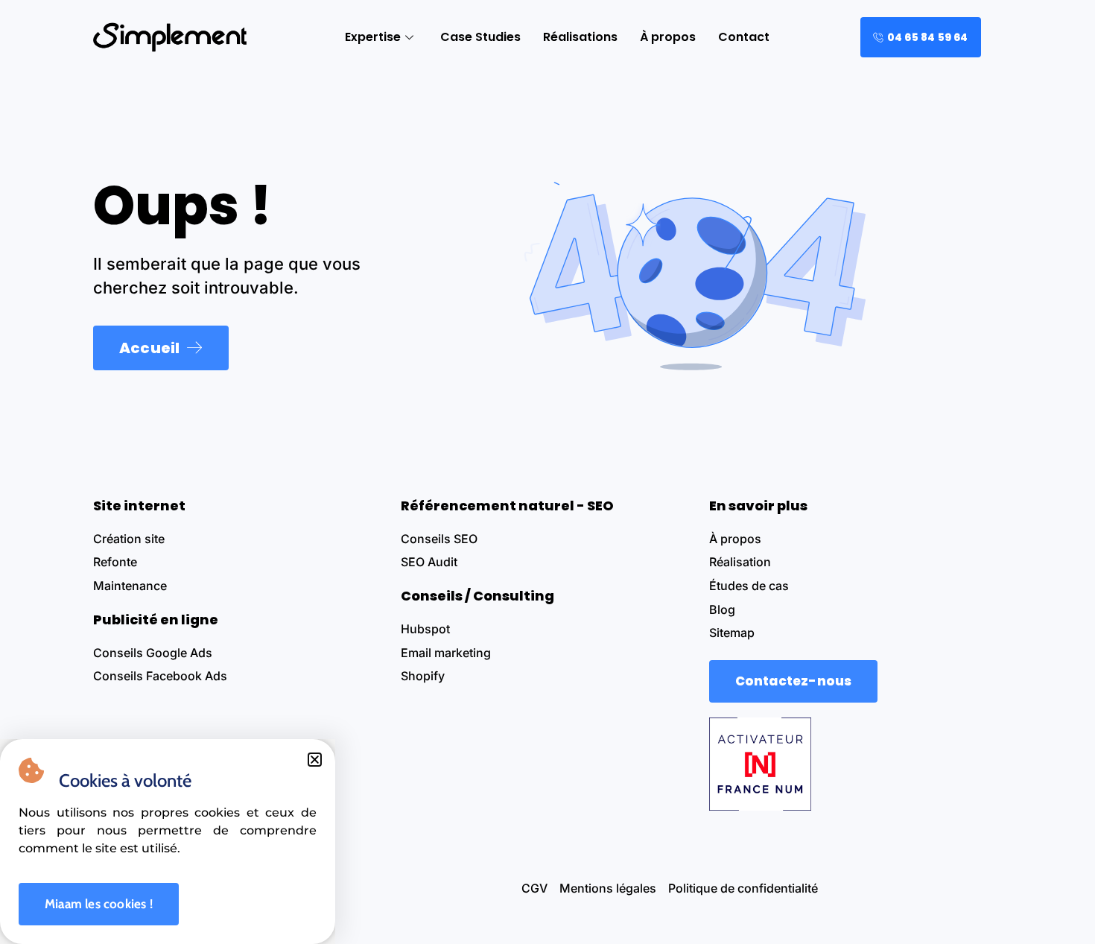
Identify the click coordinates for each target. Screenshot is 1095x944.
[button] (314, 759)
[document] (547, 472)
